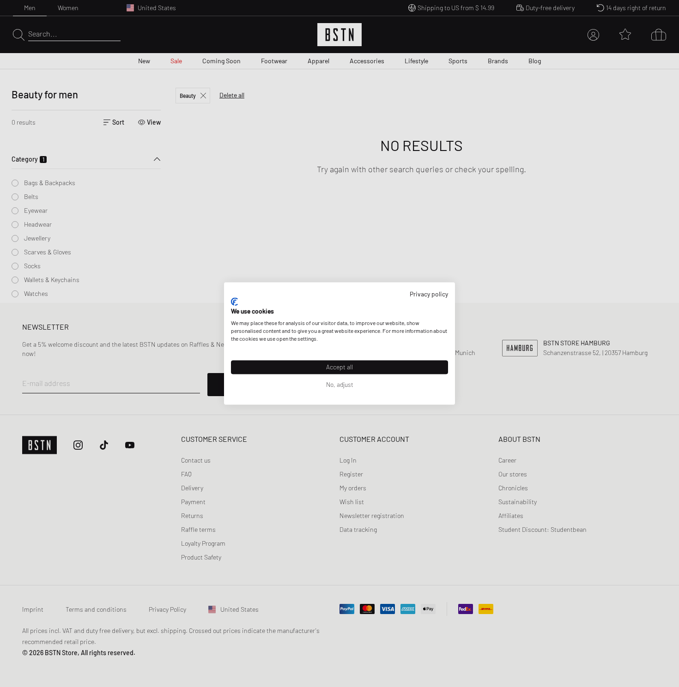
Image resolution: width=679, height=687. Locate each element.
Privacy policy (429, 294)
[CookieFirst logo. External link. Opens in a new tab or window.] (234, 301)
